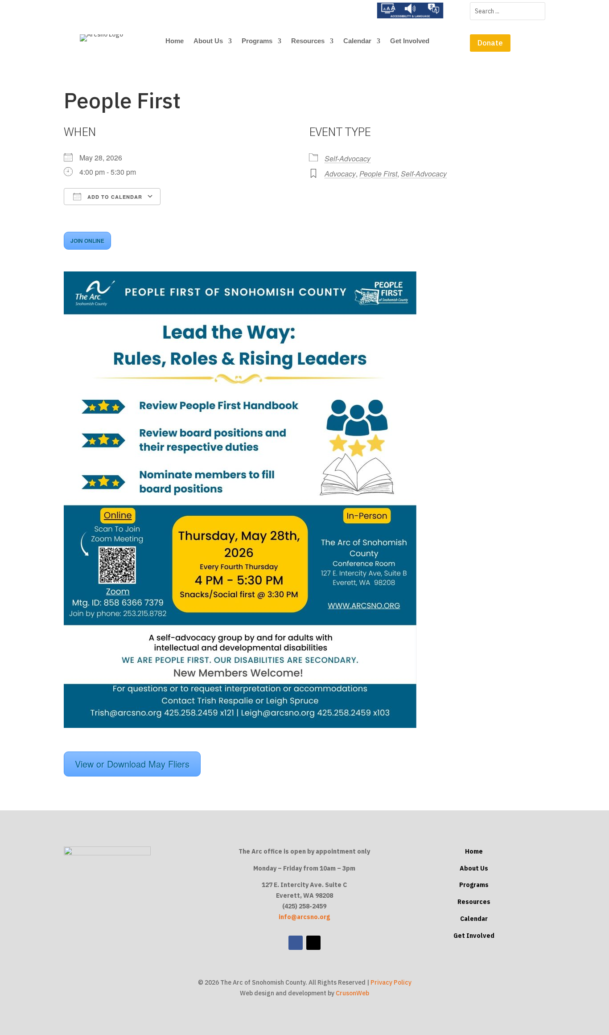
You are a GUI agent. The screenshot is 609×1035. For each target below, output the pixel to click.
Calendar (357, 41)
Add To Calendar (114, 196)
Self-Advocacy (347, 158)
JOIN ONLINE (87, 241)
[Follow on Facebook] (295, 943)
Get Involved (409, 41)
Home (174, 41)
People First (378, 173)
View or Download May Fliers (132, 763)
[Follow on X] (313, 943)
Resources (308, 41)
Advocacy (340, 173)
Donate (490, 43)
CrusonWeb (352, 993)
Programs (257, 41)
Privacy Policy (390, 982)
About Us (208, 41)
